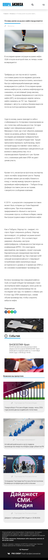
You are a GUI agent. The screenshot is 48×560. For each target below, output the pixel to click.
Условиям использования (23, 545)
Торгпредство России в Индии (25, 403)
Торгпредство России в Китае (26, 476)
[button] (32, 4)
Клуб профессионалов (25, 554)
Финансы (12, 13)
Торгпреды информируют (25, 440)
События (14, 336)
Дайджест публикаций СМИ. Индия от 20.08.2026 (22, 518)
